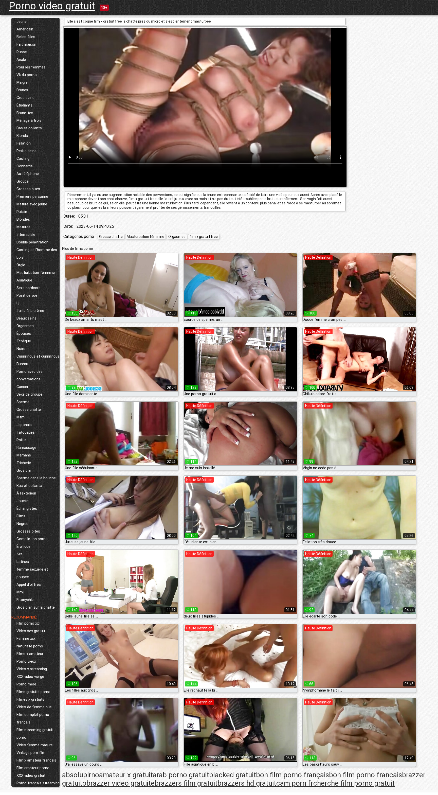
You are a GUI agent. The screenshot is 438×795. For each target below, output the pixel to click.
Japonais (24, 424)
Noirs (20, 348)
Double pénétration (32, 242)
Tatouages (25, 432)
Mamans (23, 455)
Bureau (22, 364)
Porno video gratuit (52, 6)
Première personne (32, 196)
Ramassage (26, 447)
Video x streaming (31, 669)
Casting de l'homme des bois (36, 254)
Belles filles (25, 36)
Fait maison (26, 44)
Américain (24, 29)
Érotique (23, 546)
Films (20, 516)
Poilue (21, 440)
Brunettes (24, 113)
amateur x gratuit (126, 775)
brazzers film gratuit (186, 783)
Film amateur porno (32, 768)
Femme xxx (25, 638)
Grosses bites (28, 189)
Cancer (22, 386)
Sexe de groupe (29, 394)
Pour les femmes (31, 67)
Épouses (23, 333)
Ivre (19, 554)
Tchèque (23, 341)
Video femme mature (34, 745)
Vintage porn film (30, 752)
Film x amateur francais (36, 760)
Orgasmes (25, 326)
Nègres (22, 523)
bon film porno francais (365, 775)
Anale (21, 59)
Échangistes (26, 508)
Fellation (23, 143)
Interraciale (25, 234)
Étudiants (24, 105)
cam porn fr (294, 783)
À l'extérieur (26, 493)
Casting (22, 158)
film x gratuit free (204, 237)
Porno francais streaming (38, 783)
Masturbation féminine (35, 272)
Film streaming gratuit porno (34, 734)
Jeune (21, 21)
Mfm (20, 417)
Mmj (20, 592)
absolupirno (80, 775)
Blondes (23, 219)
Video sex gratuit (30, 631)
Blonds (22, 135)
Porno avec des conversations (29, 375)
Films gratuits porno (33, 692)
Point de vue (26, 295)
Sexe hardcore (28, 288)
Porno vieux (26, 661)
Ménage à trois (29, 120)
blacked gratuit (232, 775)
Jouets (22, 501)
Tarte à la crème (30, 310)
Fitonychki (24, 599)
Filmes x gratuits (30, 699)
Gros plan (24, 470)
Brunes (22, 90)
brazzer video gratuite (120, 783)
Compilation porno (32, 539)
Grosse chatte (28, 409)
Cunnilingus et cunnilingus (38, 356)
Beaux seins (26, 318)
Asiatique (24, 280)
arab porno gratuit (181, 775)
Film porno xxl (28, 623)
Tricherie (23, 463)
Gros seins (25, 97)
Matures (23, 227)
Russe (21, 52)
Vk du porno (26, 75)
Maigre (22, 82)
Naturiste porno (29, 646)
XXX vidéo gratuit (30, 775)
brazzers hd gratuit (246, 783)
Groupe (22, 181)
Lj (17, 303)
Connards (24, 166)
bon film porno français (292, 775)
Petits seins (26, 151)
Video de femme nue (34, 707)
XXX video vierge (30, 676)
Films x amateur (29, 653)
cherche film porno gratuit (354, 783)
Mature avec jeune (31, 204)
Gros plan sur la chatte (35, 607)
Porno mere (26, 684)
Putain (21, 211)
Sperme (22, 402)
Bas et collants (29, 128)
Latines (22, 561)
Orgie (20, 265)
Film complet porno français (32, 718)
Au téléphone (27, 173)
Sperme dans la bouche (36, 478)
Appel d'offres (28, 584)
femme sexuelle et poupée (32, 573)
